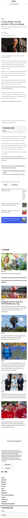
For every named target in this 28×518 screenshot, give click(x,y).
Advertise (4, 501)
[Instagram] (4, 471)
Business (4, 480)
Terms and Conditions (7, 495)
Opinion (3, 482)
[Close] (26, 508)
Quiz (2, 488)
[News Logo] (14, 4)
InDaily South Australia (7, 503)
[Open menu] (26, 3)
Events (3, 486)
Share (5, 184)
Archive (3, 497)
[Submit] (21, 131)
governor (15, 181)
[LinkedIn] (6, 471)
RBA (19, 181)
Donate (8, 468)
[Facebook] (2, 471)
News (2, 477)
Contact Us (4, 499)
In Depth (3, 484)
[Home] (14, 1)
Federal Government (6, 181)
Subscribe (8, 464)
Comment (14, 184)
